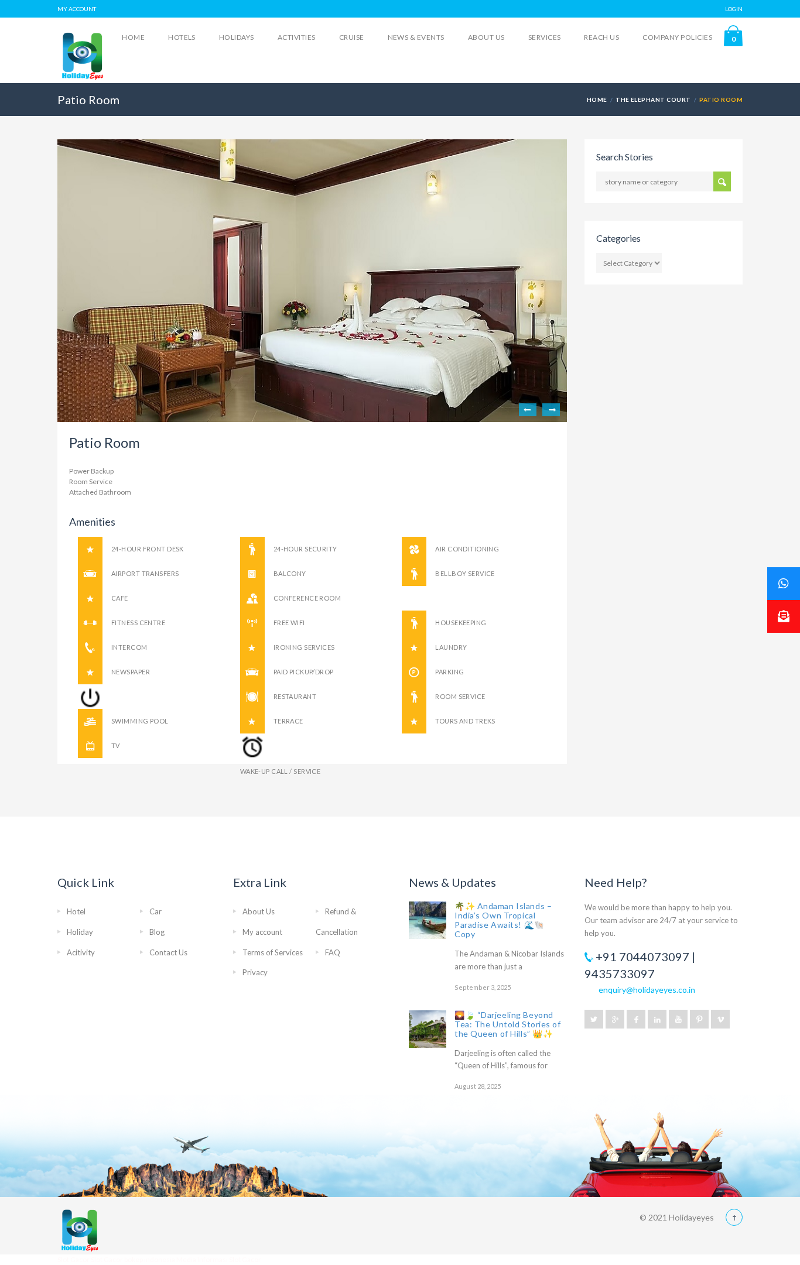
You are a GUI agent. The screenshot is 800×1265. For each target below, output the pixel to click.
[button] (783, 616)
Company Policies (677, 37)
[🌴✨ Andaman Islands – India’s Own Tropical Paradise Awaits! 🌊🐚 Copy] (427, 920)
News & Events (416, 37)
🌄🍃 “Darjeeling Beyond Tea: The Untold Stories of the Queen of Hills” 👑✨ (507, 1024)
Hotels (182, 37)
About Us (486, 37)
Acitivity (81, 952)
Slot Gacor (74, 1259)
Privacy (255, 972)
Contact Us (168, 952)
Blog (157, 932)
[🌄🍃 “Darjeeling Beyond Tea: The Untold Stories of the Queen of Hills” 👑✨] (427, 1029)
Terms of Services (272, 952)
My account (262, 932)
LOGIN (734, 8)
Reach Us (601, 37)
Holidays (236, 37)
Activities (297, 37)
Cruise (351, 37)
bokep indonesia (150, 1259)
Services (544, 37)
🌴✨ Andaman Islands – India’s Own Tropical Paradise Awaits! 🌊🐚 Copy (503, 920)
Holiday (80, 932)
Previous (527, 409)
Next (551, 409)
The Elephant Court (653, 99)
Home (133, 37)
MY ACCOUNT (76, 8)
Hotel (76, 911)
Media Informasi (202, 1259)
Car (155, 911)
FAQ (332, 952)
